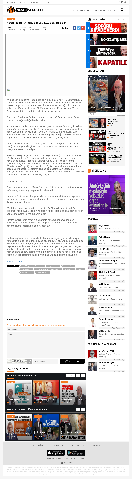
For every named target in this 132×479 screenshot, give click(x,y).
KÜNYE (22, 2)
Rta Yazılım (68, 463)
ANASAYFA (11, 2)
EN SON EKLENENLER (81, 10)
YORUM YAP (74, 361)
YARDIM (96, 445)
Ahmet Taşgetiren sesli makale (31, 266)
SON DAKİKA (37, 445)
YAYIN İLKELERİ (78, 445)
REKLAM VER (57, 445)
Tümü (70, 375)
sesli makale (67, 266)
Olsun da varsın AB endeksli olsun (47, 269)
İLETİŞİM (45, 2)
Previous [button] (78, 375)
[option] (18, 392)
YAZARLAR (34, 2)
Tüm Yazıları (116, 232)
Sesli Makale (25, 10)
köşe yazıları (26, 272)
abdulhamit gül (41, 272)
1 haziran (68, 269)
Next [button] (83, 375)
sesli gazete (25, 269)
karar (79, 269)
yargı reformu (52, 266)
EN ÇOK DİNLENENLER (105, 10)
